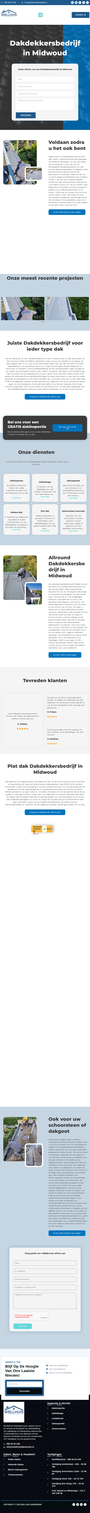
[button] (40, 15)
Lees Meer (16, 498)
